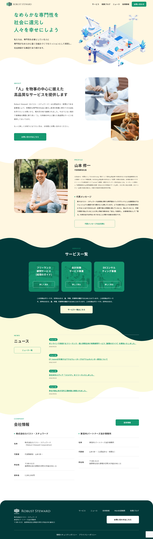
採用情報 (125, 4)
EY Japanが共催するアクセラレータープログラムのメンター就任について (78, 359)
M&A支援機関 (119, 510)
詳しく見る (43, 284)
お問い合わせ (139, 4)
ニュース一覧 (27, 350)
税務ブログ (106, 4)
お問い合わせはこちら (30, 137)
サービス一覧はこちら (76, 309)
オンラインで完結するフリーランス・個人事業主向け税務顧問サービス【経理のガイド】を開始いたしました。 (92, 343)
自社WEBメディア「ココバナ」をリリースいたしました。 (72, 375)
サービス (95, 4)
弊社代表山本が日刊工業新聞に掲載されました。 (68, 390)
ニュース (116, 4)
